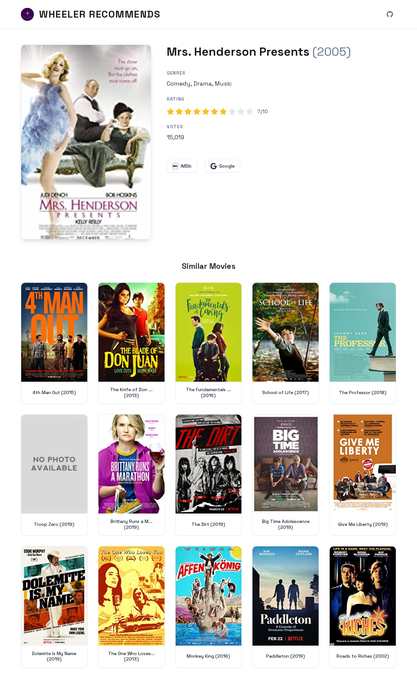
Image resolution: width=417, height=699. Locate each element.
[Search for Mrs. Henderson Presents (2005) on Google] (86, 142)
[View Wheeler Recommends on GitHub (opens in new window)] (389, 14)
